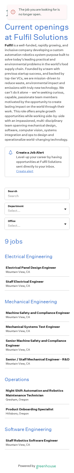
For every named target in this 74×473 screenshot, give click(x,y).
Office (12, 221)
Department (15, 206)
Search (12, 191)
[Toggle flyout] (65, 209)
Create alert (24, 171)
